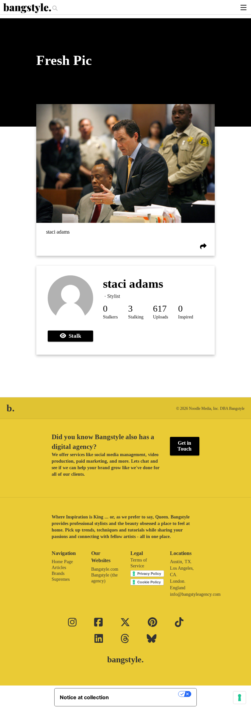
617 (160, 308)
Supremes (61, 579)
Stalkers (110, 317)
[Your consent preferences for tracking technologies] (239, 697)
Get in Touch (184, 446)
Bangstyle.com (104, 569)
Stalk (73, 336)
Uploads (160, 317)
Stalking (135, 317)
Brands (58, 573)
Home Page (62, 561)
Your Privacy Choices (147, 694)
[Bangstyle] (27, 8)
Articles (59, 567)
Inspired (185, 317)
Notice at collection (84, 697)
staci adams (58, 232)
